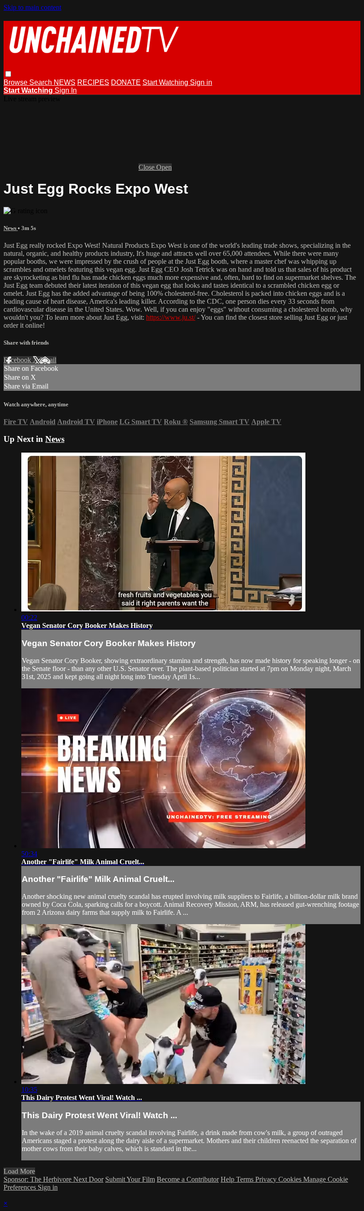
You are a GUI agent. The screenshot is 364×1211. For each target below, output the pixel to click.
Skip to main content (32, 7)
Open (164, 167)
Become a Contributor (188, 1179)
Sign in (201, 82)
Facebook (18, 360)
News (11, 228)
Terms (245, 1179)
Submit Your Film (130, 1179)
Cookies (290, 1179)
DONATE (126, 82)
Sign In (66, 90)
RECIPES (93, 82)
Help (228, 1179)
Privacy (266, 1179)
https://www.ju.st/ (170, 317)
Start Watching (166, 82)
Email (48, 360)
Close (147, 167)
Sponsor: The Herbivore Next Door (53, 1179)
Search (41, 82)
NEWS (64, 82)
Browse (16, 82)
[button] (8, 74)
